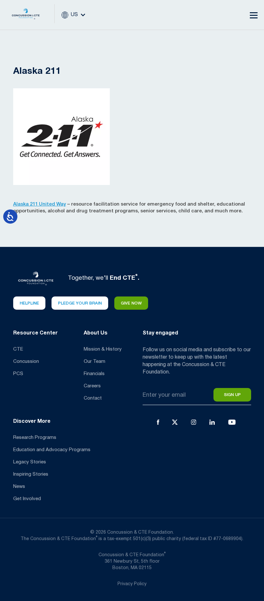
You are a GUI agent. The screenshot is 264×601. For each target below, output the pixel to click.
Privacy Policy (132, 584)
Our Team (94, 361)
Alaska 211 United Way (39, 204)
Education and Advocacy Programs (51, 450)
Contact (93, 398)
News (19, 486)
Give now (131, 303)
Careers (92, 386)
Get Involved (27, 499)
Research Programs (34, 437)
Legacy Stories (29, 462)
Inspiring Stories (30, 474)
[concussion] (30, 15)
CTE (18, 349)
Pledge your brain (80, 303)
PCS (18, 374)
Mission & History (103, 349)
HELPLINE (29, 303)
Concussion (26, 361)
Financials (94, 374)
